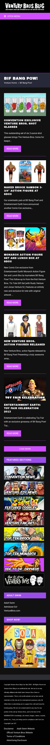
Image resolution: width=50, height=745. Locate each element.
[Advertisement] (25, 46)
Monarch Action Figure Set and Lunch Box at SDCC (23, 258)
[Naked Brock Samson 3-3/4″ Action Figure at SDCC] (25, 171)
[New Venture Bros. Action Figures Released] (25, 325)
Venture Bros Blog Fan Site (19, 684)
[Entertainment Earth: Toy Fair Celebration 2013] (25, 389)
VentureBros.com (12, 610)
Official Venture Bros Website (20, 732)
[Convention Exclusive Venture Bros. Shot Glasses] (25, 104)
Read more (12, 148)
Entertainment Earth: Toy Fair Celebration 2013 (22, 408)
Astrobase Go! (10, 606)
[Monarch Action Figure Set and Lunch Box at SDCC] (25, 238)
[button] (12, 16)
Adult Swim (9, 603)
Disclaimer (9, 728)
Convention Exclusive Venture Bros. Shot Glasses (22, 123)
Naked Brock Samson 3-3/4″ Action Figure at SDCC (23, 190)
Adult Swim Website (26, 728)
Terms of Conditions (16, 736)
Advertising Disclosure (17, 740)
